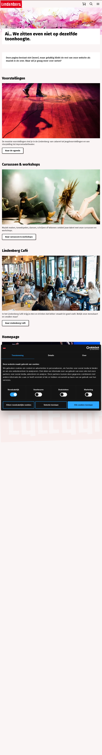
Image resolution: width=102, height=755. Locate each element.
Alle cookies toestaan (83, 405)
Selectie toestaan (51, 405)
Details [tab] (51, 355)
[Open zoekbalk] (91, 4)
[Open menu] (98, 4)
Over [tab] (84, 355)
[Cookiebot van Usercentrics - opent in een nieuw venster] (88, 348)
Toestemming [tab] (18, 355)
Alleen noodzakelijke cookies (18, 405)
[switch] (38, 394)
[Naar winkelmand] (84, 4)
